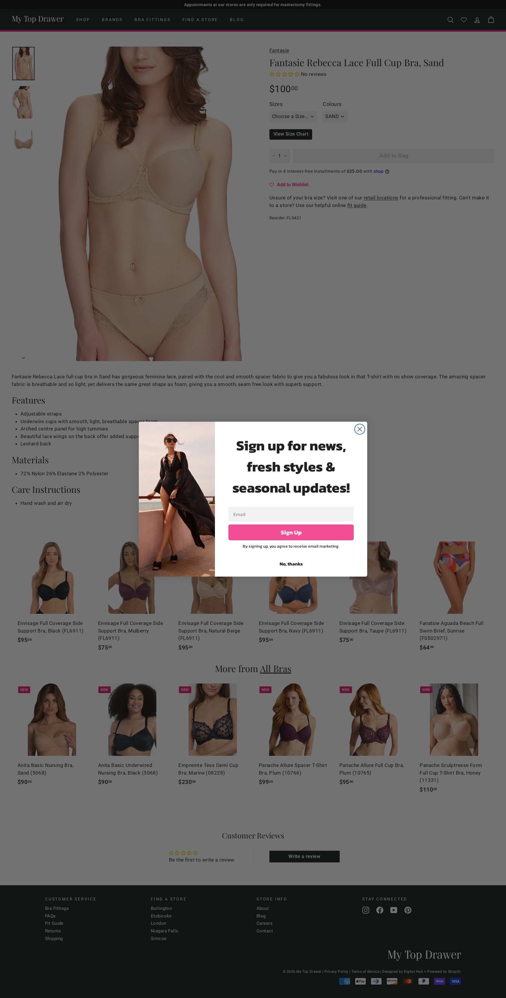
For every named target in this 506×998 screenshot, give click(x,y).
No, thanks (291, 563)
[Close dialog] (360, 429)
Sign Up (291, 532)
